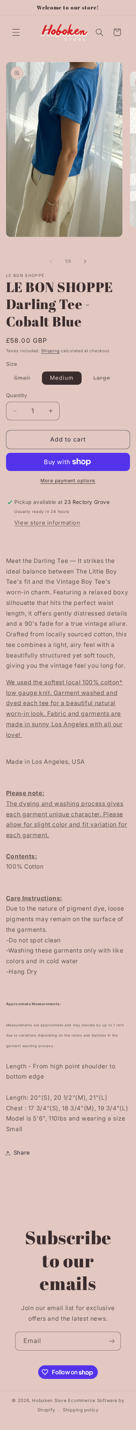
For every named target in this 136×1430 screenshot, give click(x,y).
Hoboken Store (49, 1400)
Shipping (50, 350)
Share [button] (22, 1152)
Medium (62, 378)
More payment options (68, 480)
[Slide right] (85, 261)
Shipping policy (81, 1410)
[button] (16, 32)
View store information (47, 522)
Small (26, 379)
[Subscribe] (112, 1341)
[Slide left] (51, 261)
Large (105, 379)
